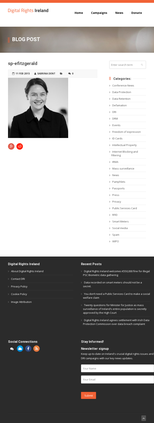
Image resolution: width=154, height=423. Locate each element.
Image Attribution (21, 302)
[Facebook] (28, 348)
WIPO (115, 241)
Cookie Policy (19, 294)
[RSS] (36, 348)
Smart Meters (120, 221)
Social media (120, 228)
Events (116, 125)
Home (79, 13)
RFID (115, 215)
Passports (118, 188)
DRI (114, 112)
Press (115, 195)
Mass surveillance (123, 168)
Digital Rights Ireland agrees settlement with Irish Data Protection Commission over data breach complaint (116, 322)
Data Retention (121, 98)
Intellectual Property (124, 145)
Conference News (123, 85)
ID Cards (117, 138)
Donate (136, 13)
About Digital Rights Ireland (27, 271)
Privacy (116, 201)
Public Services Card (124, 208)
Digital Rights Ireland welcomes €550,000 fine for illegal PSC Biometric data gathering (116, 273)
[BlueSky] (20, 348)
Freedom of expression (126, 132)
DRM (115, 118)
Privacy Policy (19, 286)
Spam (115, 234)
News (119, 13)
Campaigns (99, 13)
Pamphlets (118, 182)
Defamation (119, 105)
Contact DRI (18, 279)
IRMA (115, 162)
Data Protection (121, 92)
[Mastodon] (12, 348)
